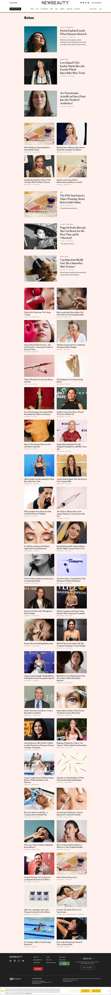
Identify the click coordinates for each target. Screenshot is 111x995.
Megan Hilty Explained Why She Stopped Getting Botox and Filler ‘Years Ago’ (72, 446)
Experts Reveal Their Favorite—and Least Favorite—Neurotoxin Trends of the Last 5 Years (38, 347)
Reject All (85, 990)
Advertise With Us (37, 959)
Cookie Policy (36, 962)
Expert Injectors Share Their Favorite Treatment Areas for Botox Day (70, 712)
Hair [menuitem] (56, 9)
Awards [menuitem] (62, 9)
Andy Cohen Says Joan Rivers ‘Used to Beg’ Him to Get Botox (38, 712)
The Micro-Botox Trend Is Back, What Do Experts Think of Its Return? (71, 580)
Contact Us (36, 957)
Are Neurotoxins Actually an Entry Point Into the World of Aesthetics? (73, 98)
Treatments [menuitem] (44, 9)
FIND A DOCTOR (15, 9)
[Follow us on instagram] (85, 2)
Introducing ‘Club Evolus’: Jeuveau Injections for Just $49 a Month (70, 813)
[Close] (108, 990)
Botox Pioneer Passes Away (67, 877)
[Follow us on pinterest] (83, 2)
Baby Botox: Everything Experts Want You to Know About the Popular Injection (71, 678)
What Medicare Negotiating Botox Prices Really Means (37, 148)
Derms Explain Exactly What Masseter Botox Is (73, 32)
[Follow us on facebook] (81, 2)
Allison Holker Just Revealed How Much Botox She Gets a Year (39, 480)
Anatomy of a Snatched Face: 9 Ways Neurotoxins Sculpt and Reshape (70, 779)
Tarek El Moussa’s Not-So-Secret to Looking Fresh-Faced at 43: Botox (37, 878)
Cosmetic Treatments (67, 27)
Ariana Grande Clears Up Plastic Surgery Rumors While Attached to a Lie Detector (39, 780)
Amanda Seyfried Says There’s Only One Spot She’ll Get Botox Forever (37, 181)
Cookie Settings (64, 963)
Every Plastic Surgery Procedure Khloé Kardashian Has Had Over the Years (38, 413)
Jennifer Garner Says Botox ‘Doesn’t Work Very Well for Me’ (70, 413)
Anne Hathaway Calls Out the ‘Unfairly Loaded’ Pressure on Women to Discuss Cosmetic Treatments (39, 745)
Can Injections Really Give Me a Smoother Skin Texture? (71, 263)
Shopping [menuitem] (70, 9)
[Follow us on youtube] (88, 2)
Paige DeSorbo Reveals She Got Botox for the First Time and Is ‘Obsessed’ (73, 232)
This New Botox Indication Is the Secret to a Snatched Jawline (39, 580)
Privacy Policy (62, 959)
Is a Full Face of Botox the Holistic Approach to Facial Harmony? (36, 547)
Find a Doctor (62, 957)
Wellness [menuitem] (77, 9)
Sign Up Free (87, 967)
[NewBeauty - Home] (55, 2)
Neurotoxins (64, 59)
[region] (55, 991)
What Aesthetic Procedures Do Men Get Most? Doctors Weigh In (37, 512)
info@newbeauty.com (36, 983)
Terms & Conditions (51, 962)
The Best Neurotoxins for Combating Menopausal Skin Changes (71, 346)
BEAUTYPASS (93, 9)
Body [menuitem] (51, 9)
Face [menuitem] (37, 9)
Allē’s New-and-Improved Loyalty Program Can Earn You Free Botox (37, 911)
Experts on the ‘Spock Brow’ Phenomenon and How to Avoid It (69, 181)
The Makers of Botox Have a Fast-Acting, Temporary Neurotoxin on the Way (71, 513)
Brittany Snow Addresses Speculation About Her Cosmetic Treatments (71, 148)
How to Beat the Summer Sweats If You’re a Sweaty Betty (69, 943)
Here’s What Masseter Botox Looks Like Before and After (37, 445)
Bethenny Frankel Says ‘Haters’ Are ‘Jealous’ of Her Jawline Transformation (72, 744)
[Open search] (100, 8)
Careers (48, 957)
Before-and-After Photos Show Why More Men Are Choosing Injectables (70, 313)
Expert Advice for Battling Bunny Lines (38, 643)
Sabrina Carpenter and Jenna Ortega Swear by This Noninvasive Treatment (71, 612)
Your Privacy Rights (74, 990)
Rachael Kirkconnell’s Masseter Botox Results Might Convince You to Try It (71, 547)
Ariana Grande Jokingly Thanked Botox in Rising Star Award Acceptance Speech (39, 677)
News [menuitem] (32, 9)
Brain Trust (49, 959)
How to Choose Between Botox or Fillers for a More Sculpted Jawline (70, 846)
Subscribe (13, 2)
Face (61, 192)
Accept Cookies (96, 990)
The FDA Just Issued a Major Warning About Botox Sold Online (72, 199)
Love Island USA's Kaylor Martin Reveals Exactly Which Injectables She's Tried (72, 68)
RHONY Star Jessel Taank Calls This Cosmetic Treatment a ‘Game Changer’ (71, 644)
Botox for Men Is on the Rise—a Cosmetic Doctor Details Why (36, 813)
